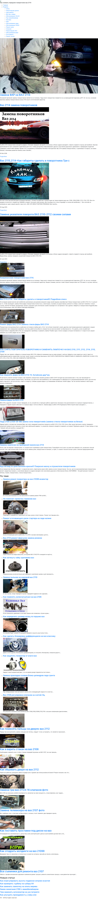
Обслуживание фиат (12, 32)
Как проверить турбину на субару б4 (17, 883)
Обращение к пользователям (26, 897)
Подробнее (3, 156)
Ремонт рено (10, 27)
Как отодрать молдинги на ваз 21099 (22, 851)
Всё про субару (10, 14)
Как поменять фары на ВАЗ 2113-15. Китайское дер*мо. (25, 375)
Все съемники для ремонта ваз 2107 (22, 871)
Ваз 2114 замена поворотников (18, 105)
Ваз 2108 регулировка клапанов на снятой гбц (24, 695)
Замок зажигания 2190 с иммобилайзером (19, 889)
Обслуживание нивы (12, 23)
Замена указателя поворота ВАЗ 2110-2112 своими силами (35, 214)
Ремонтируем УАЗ (11, 30)
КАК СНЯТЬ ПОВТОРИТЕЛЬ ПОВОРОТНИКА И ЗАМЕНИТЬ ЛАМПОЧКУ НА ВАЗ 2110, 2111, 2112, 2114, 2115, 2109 (47, 350)
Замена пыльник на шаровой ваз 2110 (20, 577)
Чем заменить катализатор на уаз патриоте (19, 892)
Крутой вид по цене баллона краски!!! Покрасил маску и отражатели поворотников (37, 466)
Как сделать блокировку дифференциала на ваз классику (29, 636)
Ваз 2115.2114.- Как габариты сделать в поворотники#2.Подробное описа (33, 299)
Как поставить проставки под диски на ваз (25, 830)
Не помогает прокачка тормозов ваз (19, 499)
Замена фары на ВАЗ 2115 (11, 400)
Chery (8, 8)
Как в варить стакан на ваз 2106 (19, 749)
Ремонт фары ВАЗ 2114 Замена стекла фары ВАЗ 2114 (24, 324)
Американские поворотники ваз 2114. (17, 278)
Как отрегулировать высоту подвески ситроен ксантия (25, 881)
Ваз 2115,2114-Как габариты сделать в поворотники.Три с (35, 160)
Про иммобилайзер (12, 18)
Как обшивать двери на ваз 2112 (19, 769)
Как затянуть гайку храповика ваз (18, 557)
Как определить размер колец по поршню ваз (23, 616)
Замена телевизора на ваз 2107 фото (22, 810)
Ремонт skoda (10, 36)
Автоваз (8, 19)
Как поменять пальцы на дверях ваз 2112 (25, 728)
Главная (5, 5)
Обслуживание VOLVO (12, 16)
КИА (7, 21)
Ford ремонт (10, 34)
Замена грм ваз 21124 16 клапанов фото (24, 789)
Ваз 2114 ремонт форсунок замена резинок (22, 538)
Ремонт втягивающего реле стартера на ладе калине (27, 518)
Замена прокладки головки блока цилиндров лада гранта (29, 675)
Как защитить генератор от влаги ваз (20, 656)
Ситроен (8, 29)
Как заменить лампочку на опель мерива (18, 886)
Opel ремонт (10, 12)
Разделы (5, 7)
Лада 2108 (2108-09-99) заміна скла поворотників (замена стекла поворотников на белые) (41, 421)
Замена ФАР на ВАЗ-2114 (15, 94)
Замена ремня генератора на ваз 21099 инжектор (25, 479)
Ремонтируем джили (12, 10)
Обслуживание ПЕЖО (12, 25)
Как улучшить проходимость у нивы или (18, 895)
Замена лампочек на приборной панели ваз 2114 (22, 445)
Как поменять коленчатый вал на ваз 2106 (22, 597)
